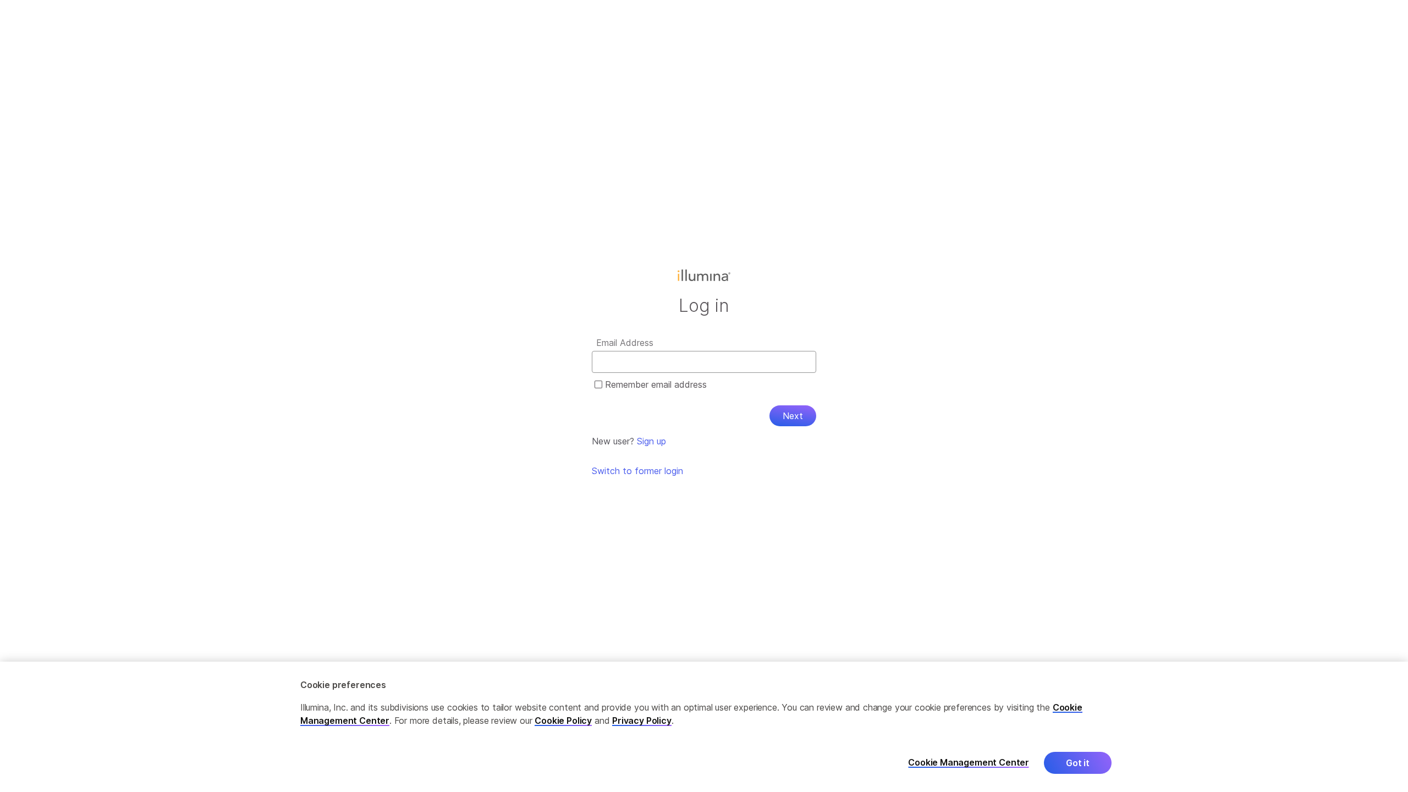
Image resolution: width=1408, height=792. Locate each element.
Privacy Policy (642, 720)
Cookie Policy (563, 720)
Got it (1078, 762)
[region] (704, 727)
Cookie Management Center (968, 762)
